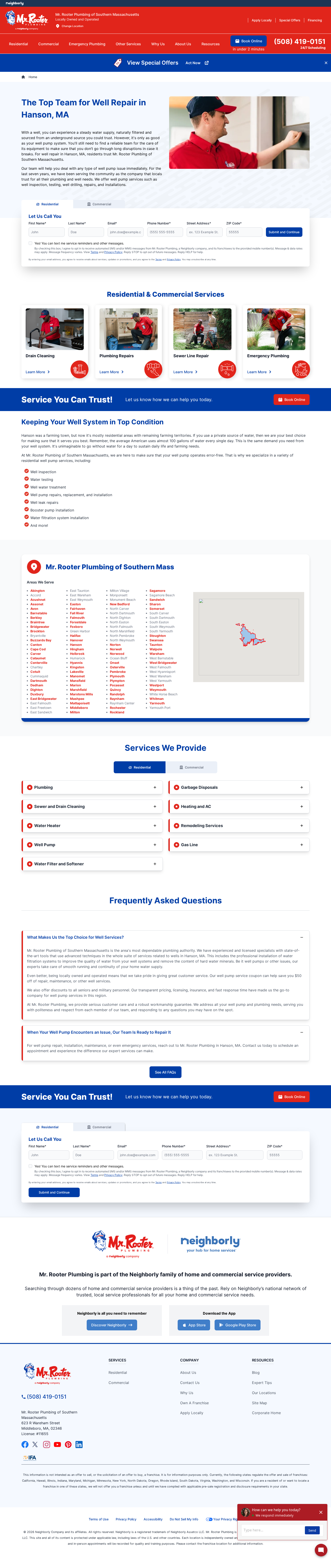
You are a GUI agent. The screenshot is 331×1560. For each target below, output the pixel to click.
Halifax (75, 636)
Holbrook (77, 654)
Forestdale (78, 622)
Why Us (186, 1392)
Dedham (36, 685)
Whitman (157, 699)
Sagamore (157, 590)
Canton (36, 645)
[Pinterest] (68, 1444)
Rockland (117, 712)
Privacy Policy (113, 252)
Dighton (36, 690)
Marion (75, 685)
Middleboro (79, 708)
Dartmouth (38, 681)
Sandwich (157, 599)
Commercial (102, 204)
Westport (157, 685)
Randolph (117, 694)
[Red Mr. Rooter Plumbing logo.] (57, 1373)
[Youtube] (57, 1444)
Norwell (116, 649)
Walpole (156, 649)
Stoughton (158, 636)
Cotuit (35, 672)
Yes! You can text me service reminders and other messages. (79, 243)
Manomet (77, 676)
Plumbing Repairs (117, 355)
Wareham (157, 654)
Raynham (117, 699)
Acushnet (37, 599)
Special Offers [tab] (289, 20)
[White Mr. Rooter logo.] (26, 20)
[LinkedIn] (79, 1444)
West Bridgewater (163, 663)
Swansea (156, 640)
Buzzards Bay (40, 640)
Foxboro (76, 627)
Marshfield (78, 690)
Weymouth (158, 690)
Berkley (36, 617)
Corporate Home (266, 1413)
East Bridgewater (43, 699)
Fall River (77, 613)
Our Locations (264, 1392)
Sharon (155, 604)
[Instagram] (46, 1444)
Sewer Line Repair (191, 355)
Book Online (294, 399)
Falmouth (77, 617)
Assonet (36, 604)
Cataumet (37, 658)
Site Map (259, 1403)
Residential (50, 204)
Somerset (157, 608)
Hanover (76, 640)
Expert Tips (262, 1382)
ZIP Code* (234, 223)
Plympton (117, 681)
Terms (94, 252)
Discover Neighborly (108, 1325)
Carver (35, 654)
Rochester (118, 708)
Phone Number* (159, 223)
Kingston (77, 667)
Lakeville (77, 672)
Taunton (156, 645)
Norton (115, 645)
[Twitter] (35, 1444)
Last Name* (77, 223)
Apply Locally (191, 1413)
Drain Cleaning (40, 355)
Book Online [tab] (251, 41)
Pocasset (117, 685)
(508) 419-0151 (46, 1396)
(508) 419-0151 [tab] (300, 41)
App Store (197, 1325)
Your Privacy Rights (227, 1519)
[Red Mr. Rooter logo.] (122, 1244)
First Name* (37, 223)
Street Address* (199, 223)
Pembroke (118, 672)
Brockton (37, 631)
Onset (114, 663)
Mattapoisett (80, 703)
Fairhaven (77, 608)
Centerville (38, 663)
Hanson (76, 645)
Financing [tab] (315, 20)
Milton (75, 712)
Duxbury (37, 694)
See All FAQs (165, 1072)
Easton (75, 604)
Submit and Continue (284, 232)
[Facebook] (25, 1444)
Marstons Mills (81, 694)
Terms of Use (99, 1519)
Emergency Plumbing (268, 355)
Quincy (115, 690)
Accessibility (153, 1519)
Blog (256, 1372)
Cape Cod (38, 649)
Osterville (117, 667)
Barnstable (38, 613)
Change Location (72, 26)
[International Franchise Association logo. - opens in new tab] (29, 1458)
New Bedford (120, 604)
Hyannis (76, 663)
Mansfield (77, 681)
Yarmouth (157, 703)
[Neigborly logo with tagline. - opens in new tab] (210, 1244)
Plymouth (117, 676)
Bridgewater (39, 627)
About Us (188, 1372)
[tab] (87, 43)
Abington (37, 590)
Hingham (77, 649)
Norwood (117, 654)
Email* (112, 223)
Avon (34, 608)
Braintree (37, 622)
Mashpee (77, 699)
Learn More (35, 372)
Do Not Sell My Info (184, 1519)
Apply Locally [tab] (262, 20)
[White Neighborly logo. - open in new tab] (14, 3)
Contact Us (190, 1382)
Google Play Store (240, 1325)
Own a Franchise (194, 1403)
